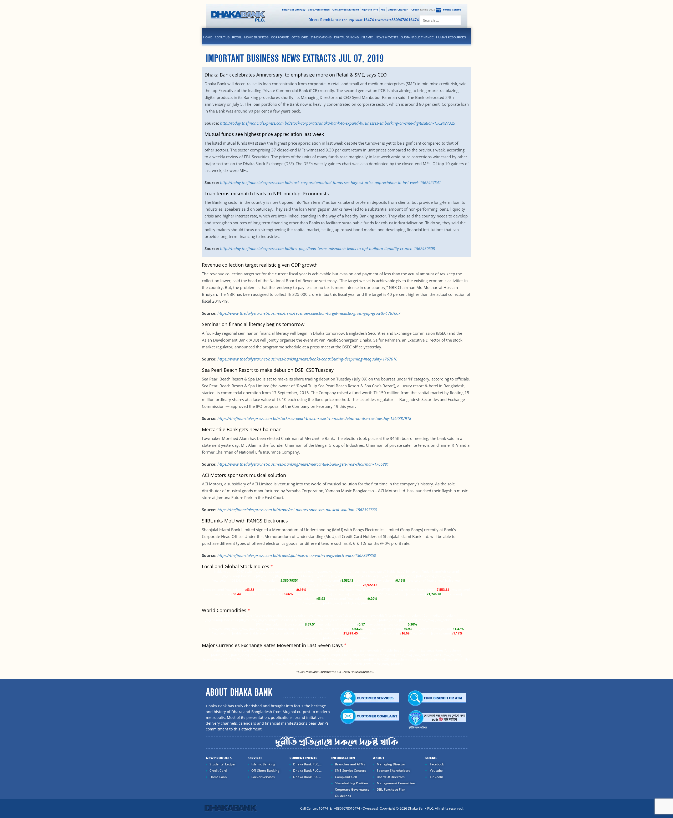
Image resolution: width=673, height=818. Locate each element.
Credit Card (218, 770)
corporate (280, 37)
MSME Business (256, 37)
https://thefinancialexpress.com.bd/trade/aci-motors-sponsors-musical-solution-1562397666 (297, 509)
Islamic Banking (263, 764)
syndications (321, 37)
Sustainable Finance (417, 37)
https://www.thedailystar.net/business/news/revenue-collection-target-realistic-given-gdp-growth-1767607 (308, 313)
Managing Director (391, 764)
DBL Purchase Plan (391, 789)
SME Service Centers (350, 770)
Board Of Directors (391, 777)
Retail (237, 37)
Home (207, 37)
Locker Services (263, 777)
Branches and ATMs (350, 764)
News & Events (387, 37)
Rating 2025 (423, 9)
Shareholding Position (351, 783)
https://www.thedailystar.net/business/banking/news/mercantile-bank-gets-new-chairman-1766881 (303, 464)
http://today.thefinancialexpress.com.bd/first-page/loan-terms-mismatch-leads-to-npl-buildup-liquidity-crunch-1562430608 (327, 248)
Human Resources (451, 37)
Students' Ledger (223, 764)
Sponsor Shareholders (393, 770)
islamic (367, 37)
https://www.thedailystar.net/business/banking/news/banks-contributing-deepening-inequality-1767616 (307, 359)
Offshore (300, 37)
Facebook (436, 764)
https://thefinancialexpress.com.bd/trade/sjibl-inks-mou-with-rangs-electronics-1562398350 (296, 555)
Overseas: (397, 19)
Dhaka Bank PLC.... (307, 770)
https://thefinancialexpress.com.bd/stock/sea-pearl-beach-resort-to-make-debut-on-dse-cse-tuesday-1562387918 (314, 418)
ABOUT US (222, 37)
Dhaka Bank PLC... (307, 777)
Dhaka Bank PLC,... (307, 764)
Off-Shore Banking (265, 770)
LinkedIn (436, 777)
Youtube (436, 770)
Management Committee (396, 783)
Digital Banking (346, 37)
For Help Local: (358, 19)
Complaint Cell (346, 777)
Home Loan (218, 777)
